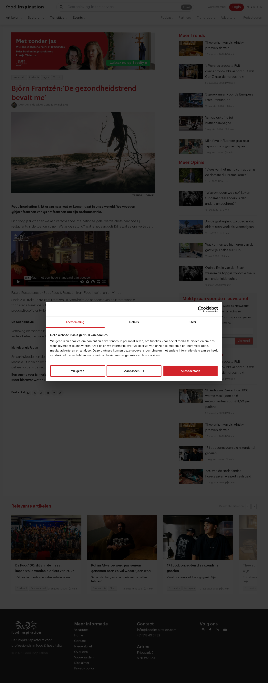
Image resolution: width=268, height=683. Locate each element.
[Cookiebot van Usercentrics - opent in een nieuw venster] (201, 309)
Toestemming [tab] (75, 322)
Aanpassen (131, 371)
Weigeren (77, 371)
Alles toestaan (190, 371)
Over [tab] (193, 322)
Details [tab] (134, 322)
